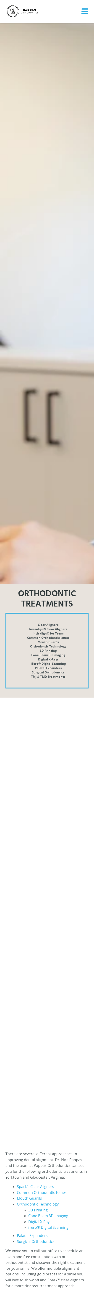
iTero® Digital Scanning (48, 664)
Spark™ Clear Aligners (35, 1186)
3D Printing (48, 651)
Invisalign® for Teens (48, 633)
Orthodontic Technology (48, 646)
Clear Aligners (48, 625)
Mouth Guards (48, 642)
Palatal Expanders (48, 668)
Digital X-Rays (48, 659)
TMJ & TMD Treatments (48, 677)
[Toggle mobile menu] (84, 11)
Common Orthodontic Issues (48, 638)
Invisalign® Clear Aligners (48, 629)
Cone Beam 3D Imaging (48, 655)
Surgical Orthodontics (48, 672)
